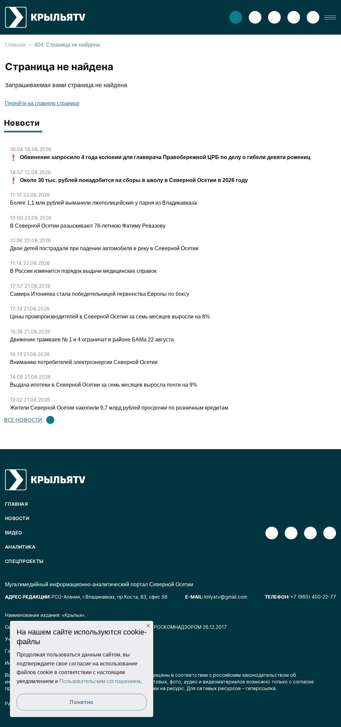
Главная (15, 45)
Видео (13, 532)
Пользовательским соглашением (100, 681)
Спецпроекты (24, 561)
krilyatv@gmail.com (225, 597)
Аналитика (20, 547)
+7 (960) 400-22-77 (313, 597)
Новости (17, 518)
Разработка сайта (25, 703)
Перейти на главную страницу (42, 103)
